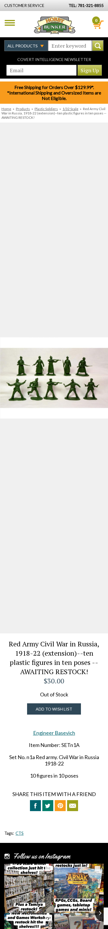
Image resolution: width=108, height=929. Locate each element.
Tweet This (47, 805)
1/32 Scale (70, 109)
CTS (20, 833)
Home (6, 109)
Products (23, 109)
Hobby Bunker (54, 25)
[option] (54, 378)
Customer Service (24, 5)
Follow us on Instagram (41, 856)
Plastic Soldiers (46, 109)
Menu (9, 22)
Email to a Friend (72, 805)
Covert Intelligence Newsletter (54, 59)
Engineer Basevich (54, 733)
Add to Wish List (54, 709)
